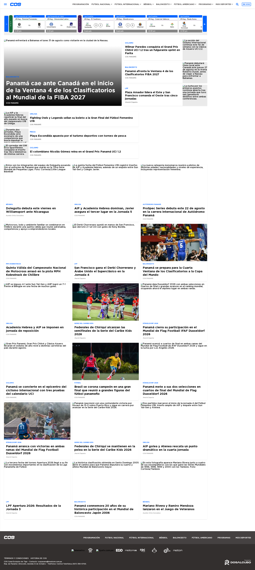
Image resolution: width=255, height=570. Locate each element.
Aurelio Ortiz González (15, 215)
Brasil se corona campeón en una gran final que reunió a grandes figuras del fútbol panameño (102, 390)
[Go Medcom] (131, 552)
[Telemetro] (78, 550)
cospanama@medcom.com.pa (50, 561)
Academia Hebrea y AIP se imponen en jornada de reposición (35, 328)
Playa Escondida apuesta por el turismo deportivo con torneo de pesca (78, 135)
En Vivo (246, 4)
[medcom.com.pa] (178, 552)
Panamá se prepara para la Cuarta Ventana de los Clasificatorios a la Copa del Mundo (172, 271)
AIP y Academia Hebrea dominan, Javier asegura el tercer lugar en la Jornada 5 (104, 209)
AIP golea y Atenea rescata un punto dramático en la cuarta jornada (170, 447)
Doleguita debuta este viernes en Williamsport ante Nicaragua (31, 209)
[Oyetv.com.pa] (104, 550)
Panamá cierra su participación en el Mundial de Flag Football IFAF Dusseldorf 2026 (174, 330)
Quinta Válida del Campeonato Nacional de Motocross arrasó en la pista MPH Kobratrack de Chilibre (36, 271)
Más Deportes (223, 4)
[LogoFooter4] (142, 552)
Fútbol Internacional (127, 4)
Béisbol (148, 4)
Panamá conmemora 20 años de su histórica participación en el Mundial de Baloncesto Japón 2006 (103, 509)
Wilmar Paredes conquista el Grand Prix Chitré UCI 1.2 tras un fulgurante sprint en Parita (152, 50)
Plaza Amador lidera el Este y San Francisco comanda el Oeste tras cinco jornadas (151, 95)
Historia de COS (39, 558)
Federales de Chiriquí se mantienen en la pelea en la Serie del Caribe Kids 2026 (104, 447)
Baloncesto (163, 4)
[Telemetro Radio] (166, 552)
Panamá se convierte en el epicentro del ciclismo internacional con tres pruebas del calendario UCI (36, 390)
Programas (205, 4)
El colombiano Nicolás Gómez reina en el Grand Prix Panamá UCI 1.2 (75, 151)
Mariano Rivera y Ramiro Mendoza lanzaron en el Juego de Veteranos (168, 507)
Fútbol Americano (184, 4)
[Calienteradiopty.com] (154, 552)
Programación (81, 4)
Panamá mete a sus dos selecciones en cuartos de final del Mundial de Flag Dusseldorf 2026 (172, 390)
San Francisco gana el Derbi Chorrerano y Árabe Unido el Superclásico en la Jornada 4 (105, 271)
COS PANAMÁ (12, 103)
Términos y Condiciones (16, 558)
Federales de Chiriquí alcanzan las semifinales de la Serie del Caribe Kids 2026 (103, 330)
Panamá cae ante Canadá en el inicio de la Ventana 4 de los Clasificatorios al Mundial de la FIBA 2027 (60, 90)
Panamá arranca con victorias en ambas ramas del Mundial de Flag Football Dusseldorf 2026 (35, 449)
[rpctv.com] (90, 552)
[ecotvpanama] (119, 552)
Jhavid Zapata (131, 102)
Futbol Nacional (101, 4)
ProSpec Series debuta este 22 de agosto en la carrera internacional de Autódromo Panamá (174, 211)
